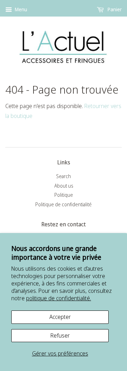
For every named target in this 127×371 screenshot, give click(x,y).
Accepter (60, 317)
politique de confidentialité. (58, 298)
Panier (114, 9)
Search (63, 176)
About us (63, 185)
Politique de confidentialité (63, 204)
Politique (63, 194)
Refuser (60, 335)
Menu (20, 9)
